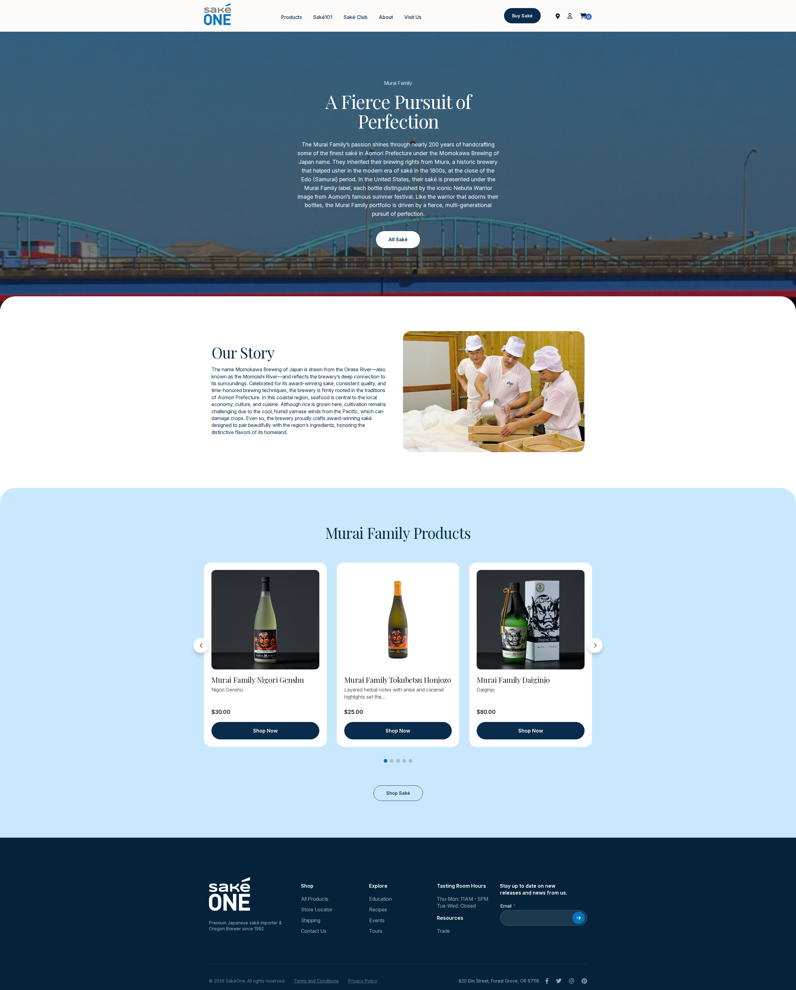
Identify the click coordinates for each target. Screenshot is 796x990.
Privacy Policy (362, 980)
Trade (443, 931)
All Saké (398, 239)
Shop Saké (398, 793)
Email (505, 906)
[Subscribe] (578, 918)
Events (377, 920)
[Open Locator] (558, 15)
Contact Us (313, 931)
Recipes (378, 909)
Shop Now (265, 731)
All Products (314, 899)
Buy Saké (522, 15)
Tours (375, 931)
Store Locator (316, 909)
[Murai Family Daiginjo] (531, 619)
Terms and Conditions (316, 980)
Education (380, 899)
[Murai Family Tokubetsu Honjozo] (398, 619)
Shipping (310, 920)
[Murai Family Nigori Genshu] (265, 619)
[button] (385, 761)
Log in (569, 16)
